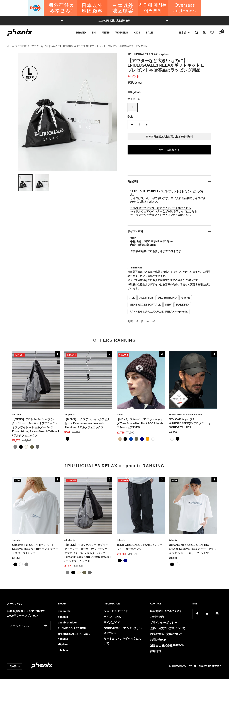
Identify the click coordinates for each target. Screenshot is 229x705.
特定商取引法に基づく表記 (166, 611)
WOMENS (121, 32)
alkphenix (64, 644)
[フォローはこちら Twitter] (207, 614)
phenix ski (64, 611)
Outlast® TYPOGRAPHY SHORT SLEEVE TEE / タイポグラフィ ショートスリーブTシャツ (35, 548)
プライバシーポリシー (163, 622)
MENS (106, 32)
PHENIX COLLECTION (72, 628)
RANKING (182, 304)
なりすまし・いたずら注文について (122, 641)
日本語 (182, 32)
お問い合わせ (158, 639)
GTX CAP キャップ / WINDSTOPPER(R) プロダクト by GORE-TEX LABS (190, 423)
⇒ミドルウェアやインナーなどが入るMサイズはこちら (163, 211)
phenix (120, 414)
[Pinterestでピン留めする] (142, 321)
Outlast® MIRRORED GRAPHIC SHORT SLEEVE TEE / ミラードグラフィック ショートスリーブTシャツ (192, 548)
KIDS (137, 32)
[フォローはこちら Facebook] (197, 614)
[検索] (196, 32)
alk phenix (17, 414)
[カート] (220, 32)
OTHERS (22, 46)
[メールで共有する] (153, 321)
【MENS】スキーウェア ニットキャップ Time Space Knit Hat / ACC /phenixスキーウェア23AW (140, 423)
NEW (168, 304)
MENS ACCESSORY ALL (145, 304)
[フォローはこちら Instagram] (217, 614)
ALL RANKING (167, 297)
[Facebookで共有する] (137, 321)
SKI (94, 32)
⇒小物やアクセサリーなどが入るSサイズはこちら (160, 207)
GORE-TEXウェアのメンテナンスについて (123, 630)
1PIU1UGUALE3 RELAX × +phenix (149, 54)
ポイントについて (114, 616)
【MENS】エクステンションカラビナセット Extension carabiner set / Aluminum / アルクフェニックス (87, 423)
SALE (149, 32)
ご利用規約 (157, 616)
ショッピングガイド (116, 611)
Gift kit (185, 297)
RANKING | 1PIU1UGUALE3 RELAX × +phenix (158, 311)
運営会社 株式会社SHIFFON (167, 645)
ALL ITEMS (146, 297)
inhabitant (64, 650)
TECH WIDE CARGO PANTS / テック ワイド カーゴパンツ (139, 547)
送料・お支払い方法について (167, 628)
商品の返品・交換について (166, 633)
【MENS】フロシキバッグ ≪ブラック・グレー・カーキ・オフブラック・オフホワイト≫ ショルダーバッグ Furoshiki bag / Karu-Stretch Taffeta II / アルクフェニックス (35, 427)
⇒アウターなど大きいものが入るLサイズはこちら (160, 214)
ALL (132, 297)
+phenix (16, 540)
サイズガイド (112, 622)
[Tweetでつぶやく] (147, 321)
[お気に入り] (212, 32)
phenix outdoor (67, 622)
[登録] (45, 625)
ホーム (10, 46)
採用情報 (155, 651)
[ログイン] (204, 32)
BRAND (81, 32)
